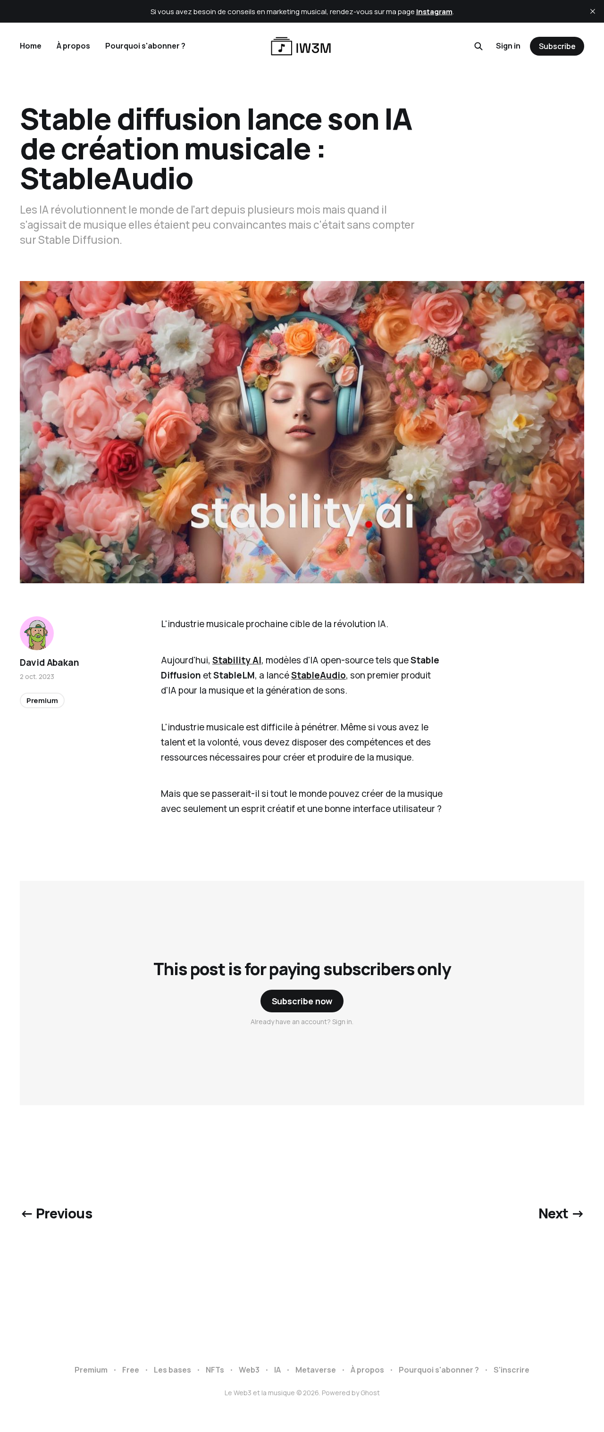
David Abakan (49, 662)
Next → (561, 1213)
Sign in (508, 46)
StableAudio (318, 675)
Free (130, 1370)
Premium (42, 700)
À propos (73, 46)
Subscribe (557, 46)
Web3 (249, 1370)
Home (31, 46)
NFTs (215, 1370)
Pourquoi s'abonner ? (145, 46)
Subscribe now (302, 1001)
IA (277, 1370)
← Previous (56, 1213)
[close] (592, 11)
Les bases (172, 1370)
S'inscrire (511, 1370)
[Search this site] (478, 46)
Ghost (370, 1392)
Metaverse (315, 1370)
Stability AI (236, 660)
